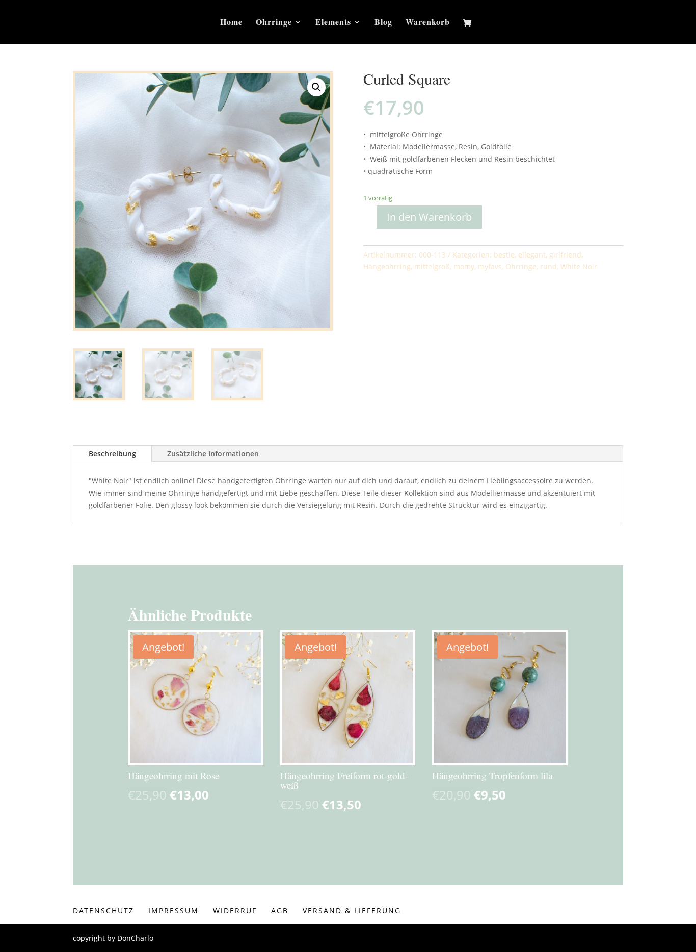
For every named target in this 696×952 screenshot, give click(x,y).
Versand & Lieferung (352, 910)
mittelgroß (432, 266)
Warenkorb (428, 23)
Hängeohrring (387, 266)
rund (548, 266)
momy (463, 266)
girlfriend (565, 255)
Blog (383, 23)
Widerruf (235, 910)
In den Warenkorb (429, 217)
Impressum (173, 910)
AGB (279, 910)
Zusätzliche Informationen (213, 453)
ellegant (532, 255)
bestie (504, 255)
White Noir (578, 266)
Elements (333, 23)
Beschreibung (112, 453)
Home (231, 23)
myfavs (490, 266)
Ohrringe (274, 23)
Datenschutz (103, 910)
